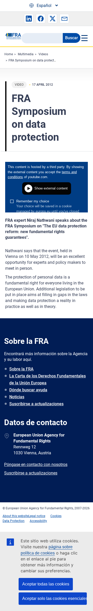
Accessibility (38, 521)
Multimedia (26, 54)
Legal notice (36, 516)
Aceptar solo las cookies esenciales (54, 598)
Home (8, 54)
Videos (43, 54)
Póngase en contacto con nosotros (35, 464)
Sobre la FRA (21, 369)
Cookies (55, 516)
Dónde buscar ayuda (28, 389)
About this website (15, 516)
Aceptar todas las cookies (45, 584)
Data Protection (14, 521)
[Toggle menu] (84, 38)
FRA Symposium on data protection (33, 60)
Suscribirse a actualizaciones (36, 403)
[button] (28, 18)
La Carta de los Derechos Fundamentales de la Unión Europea (47, 379)
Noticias (16, 396)
